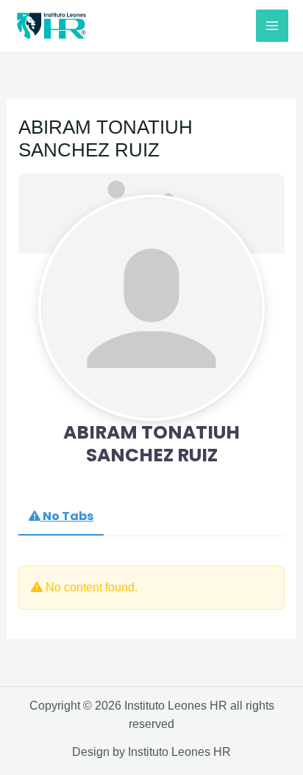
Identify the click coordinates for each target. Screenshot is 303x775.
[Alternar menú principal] (272, 26)
